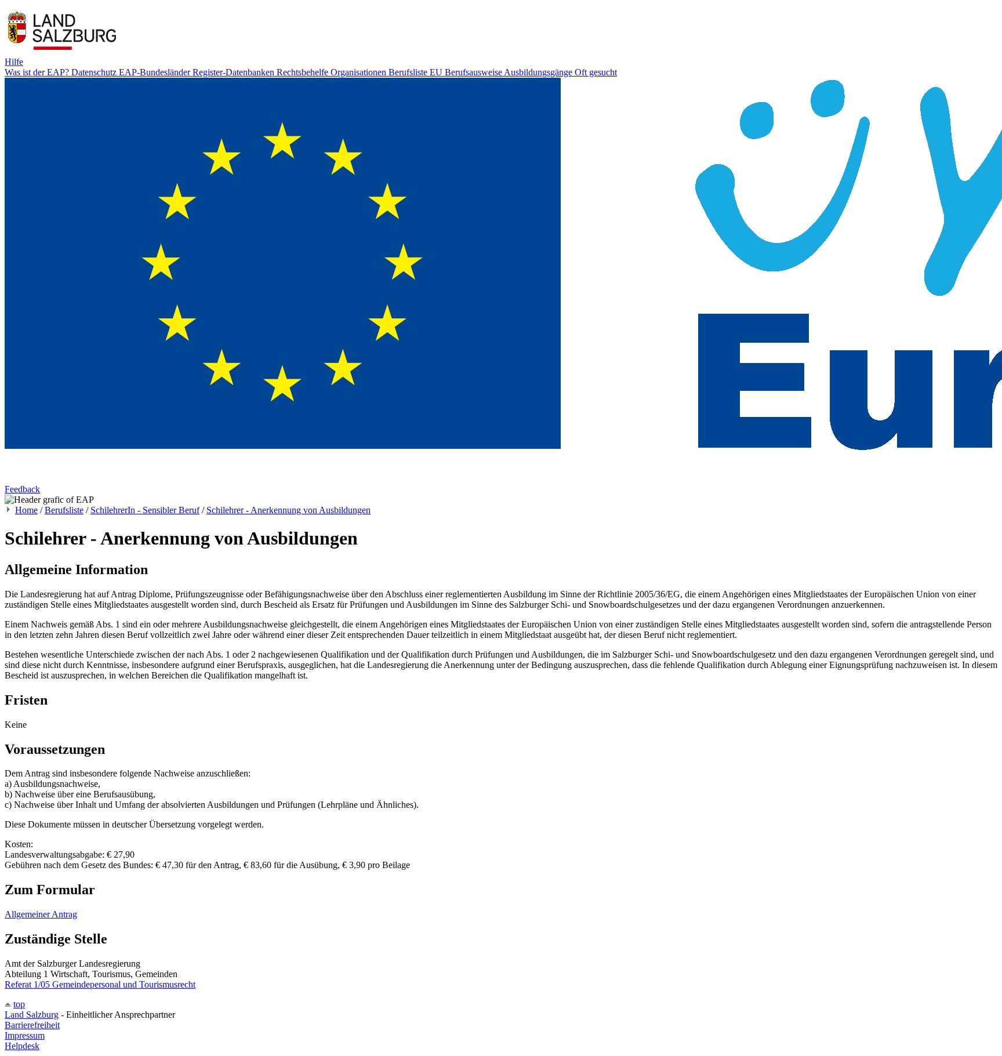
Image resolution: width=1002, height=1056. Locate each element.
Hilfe (14, 62)
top (19, 1004)
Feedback (22, 489)
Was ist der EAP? (38, 72)
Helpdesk (22, 1046)
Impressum (25, 1035)
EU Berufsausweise (467, 72)
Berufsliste (409, 72)
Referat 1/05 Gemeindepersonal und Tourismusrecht (100, 984)
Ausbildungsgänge (539, 72)
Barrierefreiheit (32, 1025)
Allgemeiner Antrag (41, 914)
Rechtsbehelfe (304, 72)
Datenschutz (95, 72)
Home (26, 510)
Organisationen (360, 72)
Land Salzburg (32, 1014)
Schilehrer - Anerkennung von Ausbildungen (288, 510)
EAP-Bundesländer (156, 72)
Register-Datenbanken (235, 72)
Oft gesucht (596, 72)
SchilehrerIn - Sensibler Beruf (144, 510)
